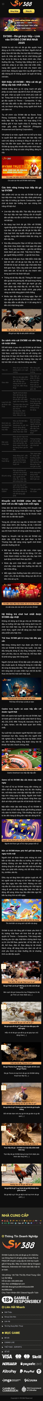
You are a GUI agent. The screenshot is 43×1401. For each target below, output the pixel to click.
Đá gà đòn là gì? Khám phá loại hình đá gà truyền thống (21, 1108)
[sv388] (21, 4)
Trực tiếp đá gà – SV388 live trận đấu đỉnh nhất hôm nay (21, 1149)
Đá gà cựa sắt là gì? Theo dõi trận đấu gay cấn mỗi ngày (21, 1027)
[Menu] (3, 4)
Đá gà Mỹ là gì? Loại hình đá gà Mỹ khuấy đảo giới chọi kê (21, 1189)
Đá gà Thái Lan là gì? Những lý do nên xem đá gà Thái (21, 987)
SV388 (4, 146)
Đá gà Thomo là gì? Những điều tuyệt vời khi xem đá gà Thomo (21, 1068)
